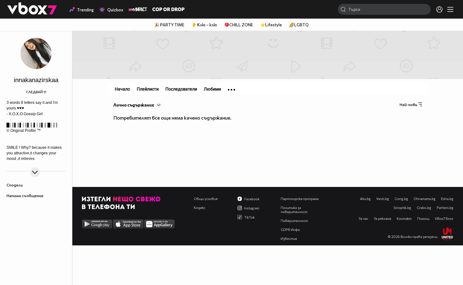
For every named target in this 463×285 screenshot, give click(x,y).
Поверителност (294, 221)
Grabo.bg (424, 208)
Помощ (423, 218)
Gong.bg (401, 199)
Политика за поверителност (294, 210)
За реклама (382, 218)
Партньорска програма (300, 199)
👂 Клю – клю (204, 24)
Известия (289, 238)
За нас (363, 218)
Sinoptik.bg (402, 208)
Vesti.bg (382, 199)
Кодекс (199, 208)
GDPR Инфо (290, 230)
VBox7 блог (444, 218)
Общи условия (206, 199)
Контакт (404, 218)
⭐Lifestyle (271, 24)
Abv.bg (365, 199)
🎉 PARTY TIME (169, 24)
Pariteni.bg (445, 208)
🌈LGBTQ (299, 24)
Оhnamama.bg (425, 199)
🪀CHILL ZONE (238, 24)
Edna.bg (447, 199)
